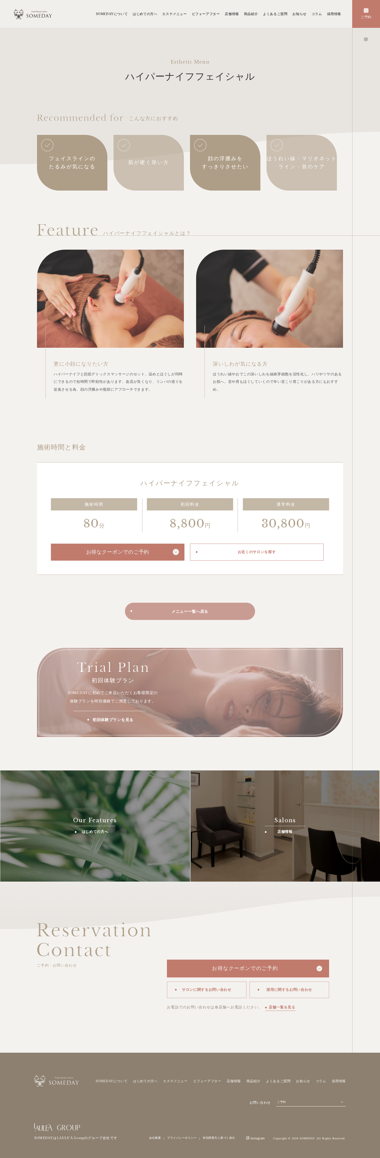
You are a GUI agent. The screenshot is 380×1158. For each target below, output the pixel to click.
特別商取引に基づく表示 (219, 1137)
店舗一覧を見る (282, 1007)
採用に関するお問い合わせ (289, 989)
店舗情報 (232, 14)
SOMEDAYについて (112, 14)
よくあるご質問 (275, 14)
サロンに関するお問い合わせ (206, 989)
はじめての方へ (145, 14)
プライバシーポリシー (181, 1137)
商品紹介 (251, 14)
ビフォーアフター (206, 14)
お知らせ (299, 14)
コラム (317, 14)
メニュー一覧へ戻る (190, 611)
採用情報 (334, 14)
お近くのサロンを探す (257, 552)
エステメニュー (174, 14)
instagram (258, 1138)
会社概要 (155, 1137)
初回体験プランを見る (113, 719)
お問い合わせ (260, 1103)
